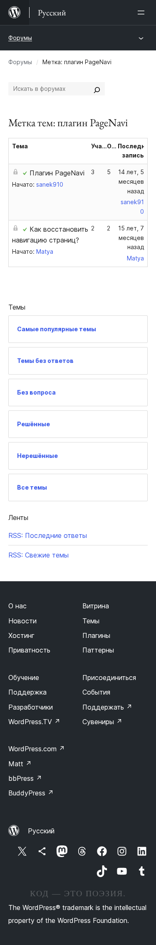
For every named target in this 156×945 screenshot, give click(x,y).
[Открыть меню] (142, 12)
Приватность (29, 650)
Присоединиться (109, 677)
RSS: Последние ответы (47, 535)
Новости (22, 621)
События (96, 692)
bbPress (25, 778)
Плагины (96, 635)
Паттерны (98, 650)
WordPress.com (36, 749)
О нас (17, 606)
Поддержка (27, 692)
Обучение (23, 677)
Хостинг (21, 635)
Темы (90, 621)
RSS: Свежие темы (38, 555)
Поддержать (107, 707)
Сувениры (102, 722)
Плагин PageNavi (57, 173)
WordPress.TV (34, 722)
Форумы (20, 37)
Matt (20, 764)
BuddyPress (31, 793)
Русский (41, 831)
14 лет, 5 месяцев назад (131, 181)
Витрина (95, 606)
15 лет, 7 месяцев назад (131, 238)
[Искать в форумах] (97, 88)
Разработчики (30, 707)
